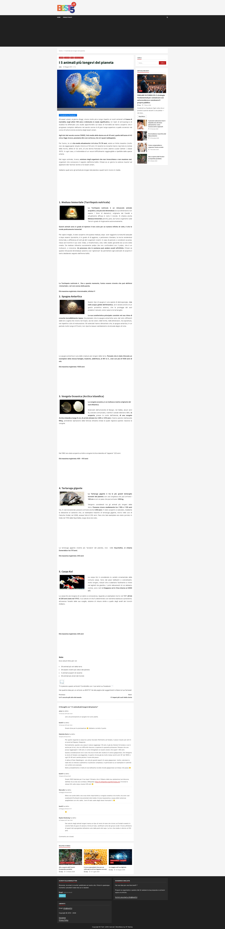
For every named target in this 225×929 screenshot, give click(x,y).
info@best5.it (67, 908)
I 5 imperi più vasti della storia (121, 696)
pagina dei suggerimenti (105, 690)
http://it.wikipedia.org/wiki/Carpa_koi (107, 782)
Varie (112, 862)
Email (61, 892)
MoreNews (119, 927)
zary (60, 67)
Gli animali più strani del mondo (72, 676)
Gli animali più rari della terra (71, 666)
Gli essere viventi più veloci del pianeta (75, 670)
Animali (61, 57)
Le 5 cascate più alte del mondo (70, 696)
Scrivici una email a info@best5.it (126, 897)
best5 (61, 722)
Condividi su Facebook (68, 115)
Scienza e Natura (79, 57)
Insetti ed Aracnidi (95, 860)
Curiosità (67, 57)
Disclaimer (62, 918)
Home (58, 17)
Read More (143, 117)
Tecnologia (123, 860)
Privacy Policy (67, 17)
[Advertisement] (112, 33)
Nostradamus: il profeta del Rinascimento (142, 136)
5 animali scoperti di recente (71, 673)
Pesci (72, 57)
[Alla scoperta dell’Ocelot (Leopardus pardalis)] (70, 857)
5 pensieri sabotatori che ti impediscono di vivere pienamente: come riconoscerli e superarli (142, 124)
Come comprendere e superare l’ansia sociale (142, 147)
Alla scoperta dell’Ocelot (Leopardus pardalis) (142, 159)
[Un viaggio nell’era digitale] (120, 857)
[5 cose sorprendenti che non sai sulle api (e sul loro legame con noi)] (95, 857)
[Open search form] (167, 17)
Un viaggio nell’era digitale (117, 867)
